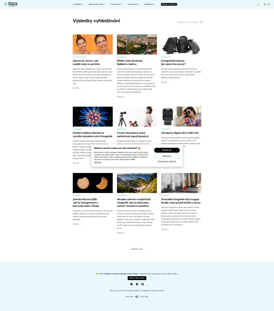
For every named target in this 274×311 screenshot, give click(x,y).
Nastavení (167, 156)
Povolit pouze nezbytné (167, 161)
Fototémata (132, 4)
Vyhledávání (146, 290)
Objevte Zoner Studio (137, 278)
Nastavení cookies (158, 290)
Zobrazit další (137, 249)
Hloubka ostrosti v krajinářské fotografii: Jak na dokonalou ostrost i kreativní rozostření (133, 202)
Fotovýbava (115, 4)
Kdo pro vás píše (115, 290)
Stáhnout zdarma (169, 4)
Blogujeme (149, 4)
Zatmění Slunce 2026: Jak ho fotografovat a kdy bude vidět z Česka (86, 202)
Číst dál (76, 88)
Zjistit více (97, 162)
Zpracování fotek (96, 4)
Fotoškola (78, 4)
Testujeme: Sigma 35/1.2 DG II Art (180, 133)
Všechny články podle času (132, 290)
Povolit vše (167, 150)
